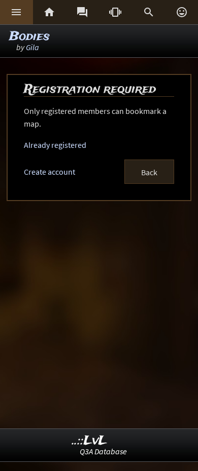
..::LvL (90, 441)
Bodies (29, 37)
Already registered (55, 145)
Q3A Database (103, 451)
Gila (32, 47)
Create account (49, 172)
